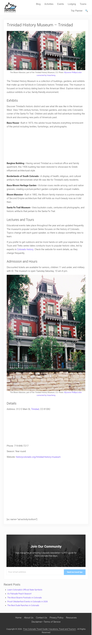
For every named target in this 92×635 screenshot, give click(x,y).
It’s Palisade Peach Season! (19, 593)
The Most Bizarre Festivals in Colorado (24, 597)
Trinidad (35, 409)
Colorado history (25, 249)
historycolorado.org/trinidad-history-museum (38, 457)
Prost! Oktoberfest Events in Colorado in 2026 (27, 601)
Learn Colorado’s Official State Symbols (24, 589)
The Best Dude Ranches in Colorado (23, 605)
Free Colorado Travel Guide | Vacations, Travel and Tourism (49, 629)
